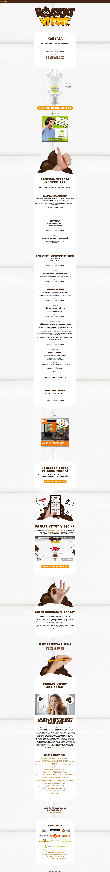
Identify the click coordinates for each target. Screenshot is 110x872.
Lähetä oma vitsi (55, 481)
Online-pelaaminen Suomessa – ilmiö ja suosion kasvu (53, 787)
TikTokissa (47, 532)
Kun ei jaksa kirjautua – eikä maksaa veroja (53, 769)
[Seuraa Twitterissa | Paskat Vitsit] (62, 649)
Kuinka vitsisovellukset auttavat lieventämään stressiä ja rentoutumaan (55, 780)
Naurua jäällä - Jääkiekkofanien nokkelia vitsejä (53, 758)
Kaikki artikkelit (55, 793)
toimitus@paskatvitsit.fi (55, 812)
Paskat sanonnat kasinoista (53, 785)
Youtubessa (56, 532)
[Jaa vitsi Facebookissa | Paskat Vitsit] (47, 58)
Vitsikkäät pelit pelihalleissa (53, 768)
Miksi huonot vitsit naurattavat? (53, 790)
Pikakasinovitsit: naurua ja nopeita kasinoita (53, 760)
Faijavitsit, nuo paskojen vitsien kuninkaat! (52, 777)
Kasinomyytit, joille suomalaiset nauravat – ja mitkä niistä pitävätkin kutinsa (55, 774)
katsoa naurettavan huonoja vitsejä (54, 530)
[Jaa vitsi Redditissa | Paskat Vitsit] (62, 58)
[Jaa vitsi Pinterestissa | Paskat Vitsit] (58, 58)
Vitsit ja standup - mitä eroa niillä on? (52, 772)
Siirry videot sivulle (55, 566)
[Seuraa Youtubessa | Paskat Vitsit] (51, 649)
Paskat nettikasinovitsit (53, 771)
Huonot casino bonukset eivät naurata (52, 788)
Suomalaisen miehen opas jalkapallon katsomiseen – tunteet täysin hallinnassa (55, 764)
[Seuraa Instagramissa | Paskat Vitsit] (58, 649)
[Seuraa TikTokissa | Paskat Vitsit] (55, 649)
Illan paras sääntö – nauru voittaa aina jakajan (52, 779)
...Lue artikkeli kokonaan (58, 747)
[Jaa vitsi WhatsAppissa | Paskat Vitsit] (55, 58)
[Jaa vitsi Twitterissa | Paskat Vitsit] (51, 58)
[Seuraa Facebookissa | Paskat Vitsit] (47, 649)
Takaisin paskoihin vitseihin (55, 108)
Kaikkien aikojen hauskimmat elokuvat (52, 783)
